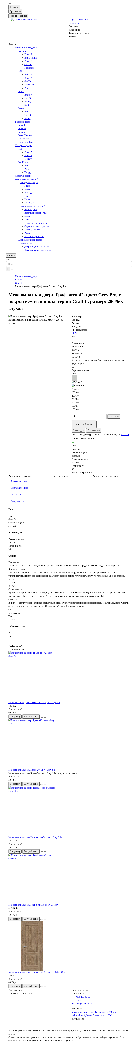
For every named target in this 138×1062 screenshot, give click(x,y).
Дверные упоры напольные (38, 246)
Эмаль (21, 108)
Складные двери (23, 145)
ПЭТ (20, 71)
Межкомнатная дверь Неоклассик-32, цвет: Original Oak (36, 972)
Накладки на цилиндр (35, 223)
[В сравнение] (45, 717)
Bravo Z (22, 132)
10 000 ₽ (125, 434)
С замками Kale (25, 142)
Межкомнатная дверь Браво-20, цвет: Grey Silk (32, 770)
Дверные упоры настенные (38, 250)
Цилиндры (29, 202)
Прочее (28, 196)
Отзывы (16, 494)
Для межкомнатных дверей (31, 206)
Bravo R (22, 125)
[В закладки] (41, 717)
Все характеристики (82, 472)
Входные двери (22, 122)
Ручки (27, 199)
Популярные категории (20, 993)
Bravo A (28, 54)
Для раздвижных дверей (30, 240)
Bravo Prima (30, 57)
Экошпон (22, 51)
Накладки (29, 192)
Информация (15, 990)
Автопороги (30, 209)
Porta (26, 169)
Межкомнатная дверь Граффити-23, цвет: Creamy (33, 905)
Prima (27, 88)
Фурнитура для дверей (26, 179)
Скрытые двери (23, 175)
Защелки (28, 219)
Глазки (27, 186)
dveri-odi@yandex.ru (82, 1003)
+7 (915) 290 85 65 (78, 19)
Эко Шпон (23, 162)
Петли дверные (32, 229)
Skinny (27, 101)
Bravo (27, 111)
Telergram (74, 23)
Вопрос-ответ (18, 501)
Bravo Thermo (25, 135)
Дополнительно (80, 990)
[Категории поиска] (7, 259)
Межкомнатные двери (26, 47)
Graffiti (28, 64)
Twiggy (28, 159)
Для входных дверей (28, 182)
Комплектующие (19, 488)
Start (26, 105)
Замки (27, 189)
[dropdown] (9, 3)
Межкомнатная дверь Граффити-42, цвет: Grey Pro (34, 702)
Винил (21, 91)
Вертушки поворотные (35, 213)
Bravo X (28, 61)
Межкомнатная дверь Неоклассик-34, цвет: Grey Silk (35, 837)
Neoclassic (29, 68)
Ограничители (25, 243)
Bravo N (22, 128)
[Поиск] (12, 269)
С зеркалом (23, 138)
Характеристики (19, 481)
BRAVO (75, 333)
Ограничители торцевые (36, 226)
